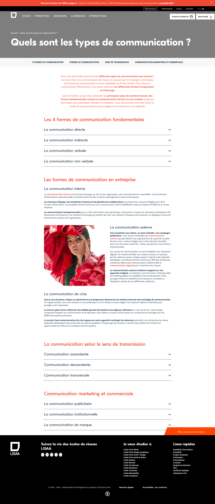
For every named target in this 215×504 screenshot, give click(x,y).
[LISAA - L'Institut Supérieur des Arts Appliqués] (15, 448)
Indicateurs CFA (180, 473)
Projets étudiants (180, 455)
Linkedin (51, 455)
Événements (150, 8)
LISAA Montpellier (131, 473)
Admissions (60, 16)
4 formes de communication (47, 62)
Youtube (60, 455)
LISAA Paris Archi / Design (134, 455)
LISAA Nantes (129, 460)
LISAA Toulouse (130, 470)
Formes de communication (84, 62)
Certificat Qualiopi (181, 470)
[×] (212, 2)
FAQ (175, 468)
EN (203, 9)
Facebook (42, 455)
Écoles (26, 16)
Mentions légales (126, 487)
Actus (179, 8)
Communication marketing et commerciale (159, 62)
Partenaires (167, 8)
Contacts (177, 462)
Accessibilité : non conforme (155, 487)
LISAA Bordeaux (130, 468)
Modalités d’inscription (183, 449)
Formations (42, 16)
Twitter (56, 455)
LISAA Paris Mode (131, 449)
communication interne (58, 194)
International (98, 16)
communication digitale (122, 265)
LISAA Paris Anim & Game (134, 457)
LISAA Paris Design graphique (136, 452)
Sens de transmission (117, 62)
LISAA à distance (130, 476)
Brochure (203, 17)
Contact (189, 8)
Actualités (177, 452)
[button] (107, 129)
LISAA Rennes (129, 462)
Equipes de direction (182, 465)
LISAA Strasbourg (130, 465)
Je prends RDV (166, 3)
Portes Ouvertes (180, 17)
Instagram (47, 455)
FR (199, 9)
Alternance (78, 16)
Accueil (14, 33)
